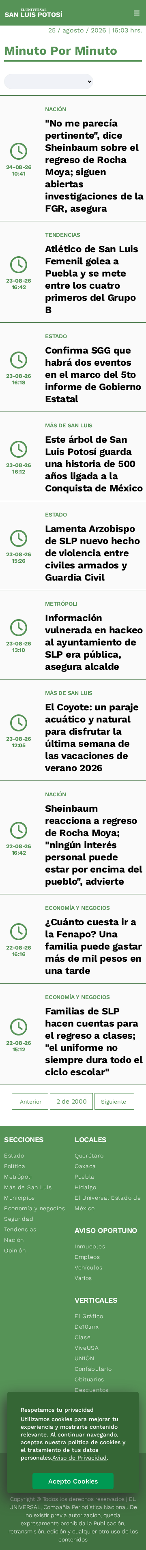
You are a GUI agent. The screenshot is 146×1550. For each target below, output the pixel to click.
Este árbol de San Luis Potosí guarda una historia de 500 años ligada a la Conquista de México (94, 464)
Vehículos (88, 1267)
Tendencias (62, 235)
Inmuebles (90, 1246)
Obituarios (89, 1379)
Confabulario (93, 1369)
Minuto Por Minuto (60, 50)
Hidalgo (86, 1187)
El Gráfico (89, 1316)
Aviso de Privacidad (79, 1457)
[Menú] (136, 13)
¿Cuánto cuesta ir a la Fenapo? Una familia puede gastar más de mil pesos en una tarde (93, 946)
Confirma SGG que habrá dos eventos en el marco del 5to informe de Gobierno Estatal (93, 375)
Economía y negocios (77, 908)
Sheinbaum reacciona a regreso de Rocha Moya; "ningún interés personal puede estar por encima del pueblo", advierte (93, 845)
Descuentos (92, 1390)
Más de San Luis (68, 425)
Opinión (15, 1250)
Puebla (84, 1176)
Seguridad (18, 1219)
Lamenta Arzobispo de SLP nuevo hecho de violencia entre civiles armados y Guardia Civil (92, 553)
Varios (83, 1278)
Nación (55, 109)
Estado (56, 336)
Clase (83, 1337)
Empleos (87, 1257)
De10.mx (87, 1326)
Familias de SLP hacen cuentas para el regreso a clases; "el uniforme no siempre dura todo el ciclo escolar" (94, 1041)
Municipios (19, 1197)
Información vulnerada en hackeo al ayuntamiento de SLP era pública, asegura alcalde (94, 642)
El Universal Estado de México (108, 1202)
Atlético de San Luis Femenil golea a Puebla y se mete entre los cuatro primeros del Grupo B (91, 279)
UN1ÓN (84, 1358)
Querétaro (89, 1155)
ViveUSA (87, 1347)
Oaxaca (85, 1166)
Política (15, 1166)
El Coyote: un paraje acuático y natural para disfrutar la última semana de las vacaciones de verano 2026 (92, 737)
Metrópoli (61, 603)
